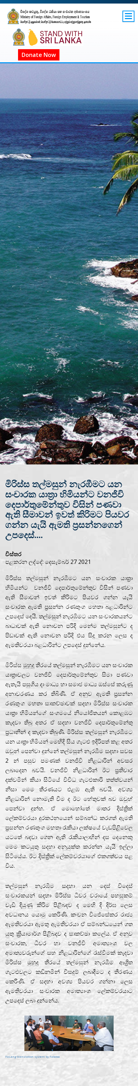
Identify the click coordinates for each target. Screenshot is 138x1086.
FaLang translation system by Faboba (32, 1056)
